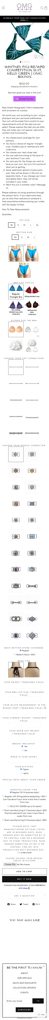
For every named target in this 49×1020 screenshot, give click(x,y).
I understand (26, 852)
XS (11, 225)
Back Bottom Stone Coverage (24, 648)
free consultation (10, 201)
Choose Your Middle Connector (24, 445)
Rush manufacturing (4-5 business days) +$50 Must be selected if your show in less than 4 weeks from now (25, 813)
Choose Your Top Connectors (24, 358)
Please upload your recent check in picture (24, 859)
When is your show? (24, 757)
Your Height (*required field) (24, 682)
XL (37, 225)
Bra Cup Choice (24, 283)
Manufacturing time (24, 790)
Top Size (24, 220)
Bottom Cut (24, 245)
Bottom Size (25, 232)
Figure (25, 769)
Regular (25, 650)
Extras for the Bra (24, 320)
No (25, 750)
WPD (25, 773)
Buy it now (24, 879)
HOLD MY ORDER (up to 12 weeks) (26, 806)
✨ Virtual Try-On (24, 98)
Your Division (24, 767)
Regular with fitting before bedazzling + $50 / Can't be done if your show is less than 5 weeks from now (24, 799)
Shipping (14, 86)
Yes (26, 746)
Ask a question (24, 896)
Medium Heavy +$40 (25, 654)
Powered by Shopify (24, 1018)
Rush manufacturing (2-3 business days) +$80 (26, 820)
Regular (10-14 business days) (25, 792)
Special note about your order (24, 780)
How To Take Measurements (15, 209)
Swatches (6, 214)
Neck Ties (24, 661)
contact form (12, 195)
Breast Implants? (24, 744)
